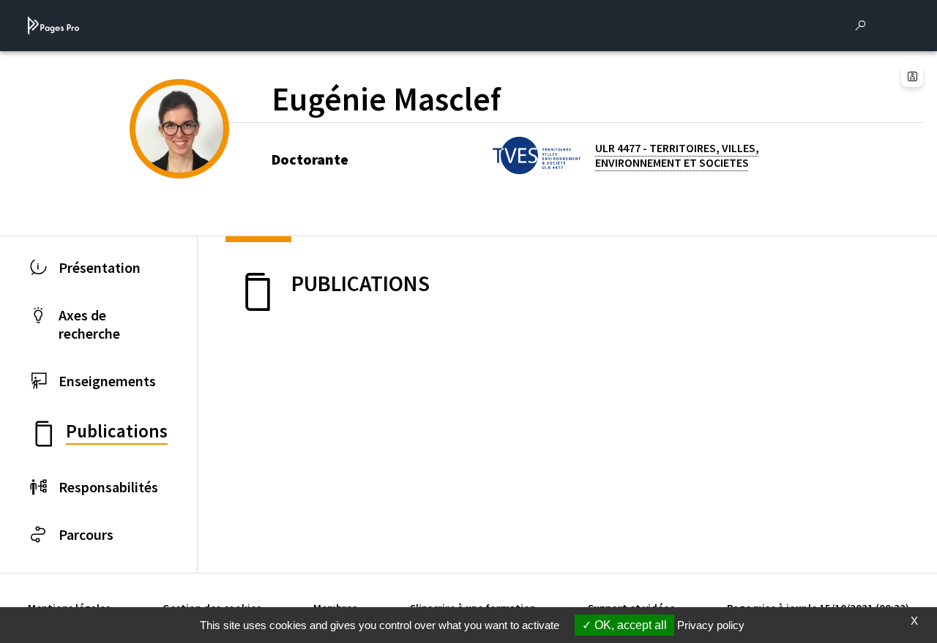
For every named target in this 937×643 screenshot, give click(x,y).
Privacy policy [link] (710, 625)
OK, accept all (629, 625)
